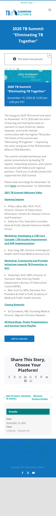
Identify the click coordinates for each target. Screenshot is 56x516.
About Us (9, 446)
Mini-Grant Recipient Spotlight (40, 397)
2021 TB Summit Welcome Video (23, 192)
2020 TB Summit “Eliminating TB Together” (18, 397)
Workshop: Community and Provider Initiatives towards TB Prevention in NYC (26, 264)
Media (42, 446)
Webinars (27, 451)
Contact (8, 451)
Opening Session (14, 199)
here (13, 186)
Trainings (27, 446)
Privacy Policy (43, 453)
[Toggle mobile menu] (50, 9)
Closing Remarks (14, 304)
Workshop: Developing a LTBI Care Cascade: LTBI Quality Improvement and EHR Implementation (25, 239)
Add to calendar (19, 338)
